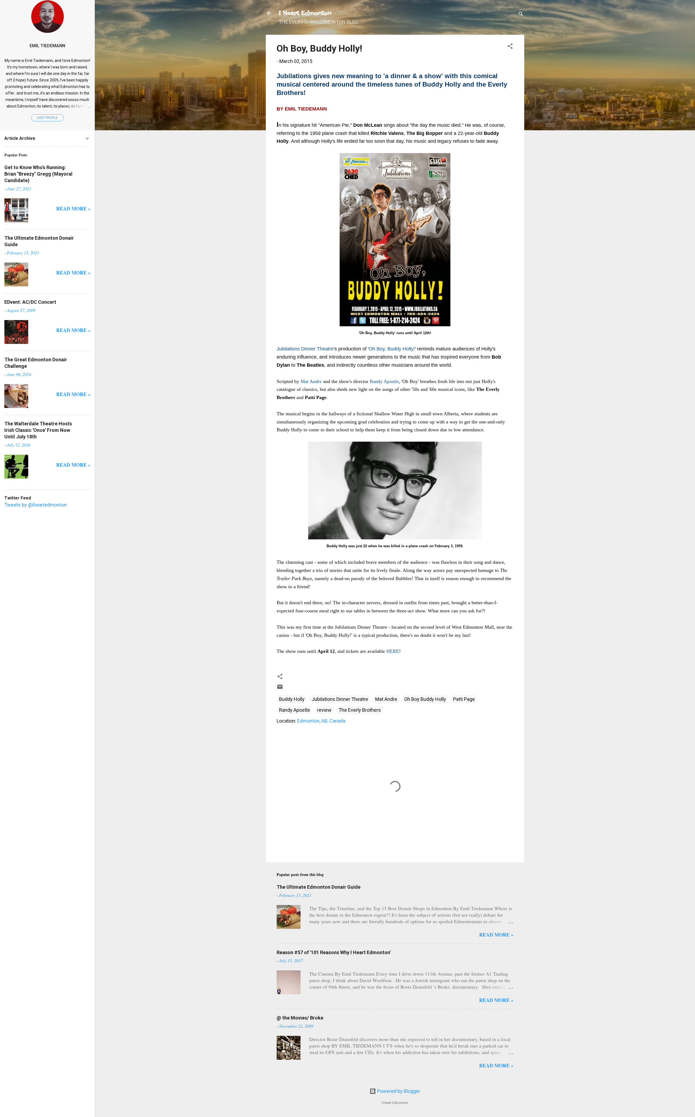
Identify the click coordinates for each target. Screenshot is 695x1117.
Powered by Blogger (398, 1091)
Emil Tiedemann (47, 45)
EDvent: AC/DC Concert (30, 302)
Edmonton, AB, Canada (321, 721)
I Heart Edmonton (305, 13)
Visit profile (47, 118)
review (324, 710)
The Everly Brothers (360, 710)
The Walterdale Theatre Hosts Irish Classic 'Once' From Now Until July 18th (38, 430)
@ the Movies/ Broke (300, 1018)
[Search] (521, 15)
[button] (510, 47)
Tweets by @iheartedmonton (35, 505)
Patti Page (464, 699)
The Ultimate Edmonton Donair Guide (319, 887)
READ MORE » (496, 934)
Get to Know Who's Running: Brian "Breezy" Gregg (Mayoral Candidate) (38, 173)
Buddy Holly (292, 699)
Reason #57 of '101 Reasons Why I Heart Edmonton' (334, 952)
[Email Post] (280, 688)
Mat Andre (386, 699)
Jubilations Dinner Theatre (340, 699)
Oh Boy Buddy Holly (425, 699)
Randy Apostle (294, 710)
